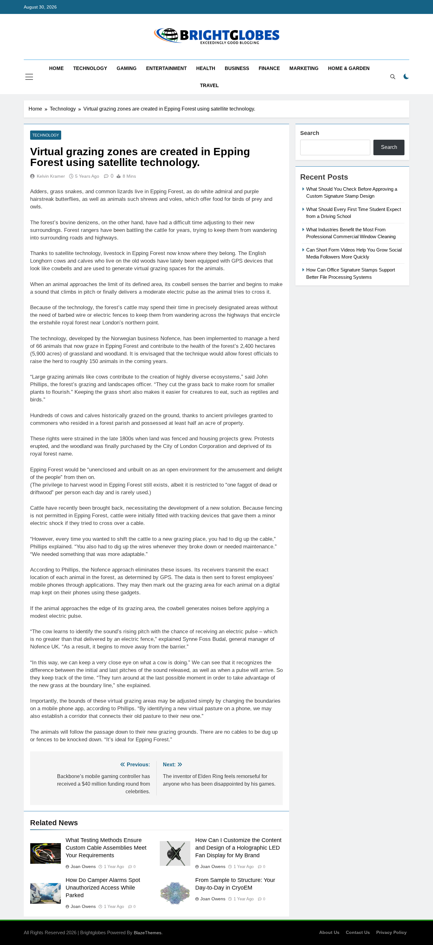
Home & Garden (349, 68)
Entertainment (166, 68)
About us (329, 932)
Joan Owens (83, 866)
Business (237, 68)
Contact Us (358, 932)
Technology (90, 68)
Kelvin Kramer (51, 176)
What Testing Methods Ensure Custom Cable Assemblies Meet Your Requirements (106, 848)
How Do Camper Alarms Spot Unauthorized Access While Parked (103, 887)
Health (205, 68)
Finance (269, 68)
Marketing (304, 68)
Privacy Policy (391, 932)
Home (56, 68)
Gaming (127, 68)
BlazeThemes (147, 932)
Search (309, 133)
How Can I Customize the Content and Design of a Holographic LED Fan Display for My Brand (238, 848)
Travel (209, 85)
